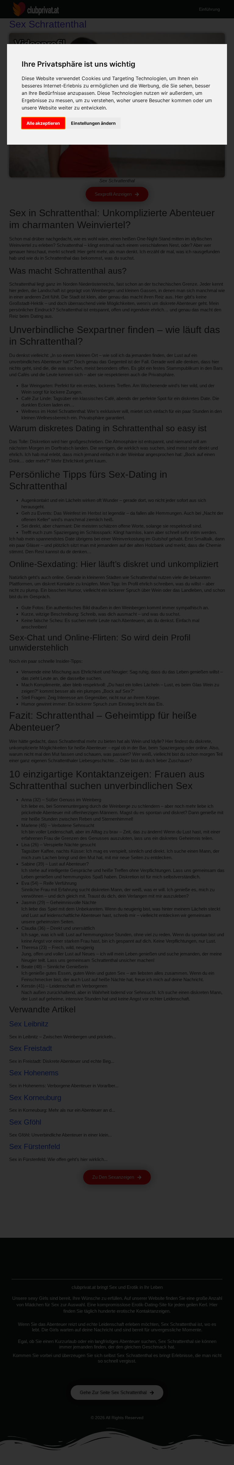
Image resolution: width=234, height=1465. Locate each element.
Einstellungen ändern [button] (93, 123)
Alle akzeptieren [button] (43, 123)
